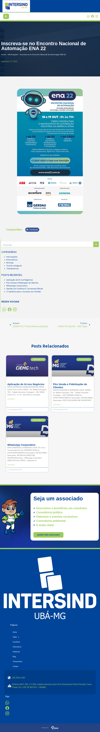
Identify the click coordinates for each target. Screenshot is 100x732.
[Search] (96, 244)
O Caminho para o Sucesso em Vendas (23, 291)
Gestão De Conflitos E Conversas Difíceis (24, 288)
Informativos (11, 259)
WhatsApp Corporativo (16, 285)
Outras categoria (14, 265)
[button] (32, 230)
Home (3, 54)
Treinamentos (12, 268)
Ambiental (16, 652)
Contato (15, 666)
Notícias (10, 262)
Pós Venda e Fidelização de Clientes (22, 282)
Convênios (16, 642)
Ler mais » (11, 399)
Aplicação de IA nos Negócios (19, 280)
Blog (14, 657)
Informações (13, 54)
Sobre (15, 637)
